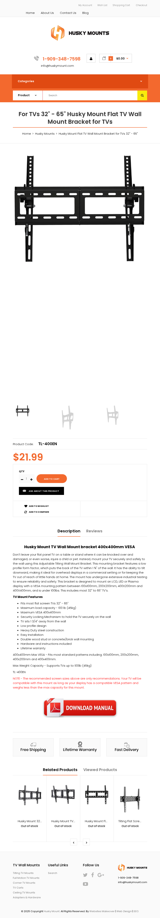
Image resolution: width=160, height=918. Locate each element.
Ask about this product (44, 491)
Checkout (141, 5)
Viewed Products (100, 769)
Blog (85, 13)
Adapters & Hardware (27, 897)
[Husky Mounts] (80, 40)
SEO (135, 911)
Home (30, 13)
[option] (80, 209)
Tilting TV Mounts (23, 873)
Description (69, 531)
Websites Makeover (102, 911)
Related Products (60, 769)
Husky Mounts (45, 134)
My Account (85, 5)
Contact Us (68, 13)
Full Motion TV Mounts (26, 878)
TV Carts (18, 888)
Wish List (102, 5)
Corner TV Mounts (24, 883)
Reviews (94, 531)
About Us (47, 13)
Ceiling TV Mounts (24, 892)
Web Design (124, 911)
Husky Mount (52, 911)
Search (52, 873)
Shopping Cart (121, 5)
